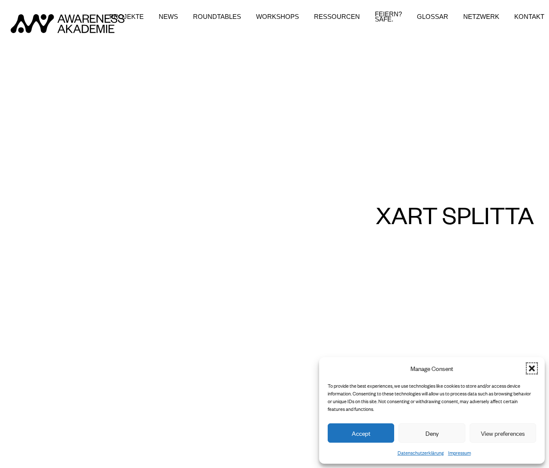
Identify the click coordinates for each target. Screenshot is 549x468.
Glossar (432, 16)
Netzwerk (481, 16)
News (168, 16)
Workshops (277, 16)
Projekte (126, 16)
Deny (432, 433)
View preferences (503, 433)
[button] (532, 368)
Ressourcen (337, 16)
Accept (361, 433)
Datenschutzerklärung (421, 452)
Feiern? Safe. (388, 17)
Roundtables (217, 16)
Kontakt (529, 16)
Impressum (459, 452)
